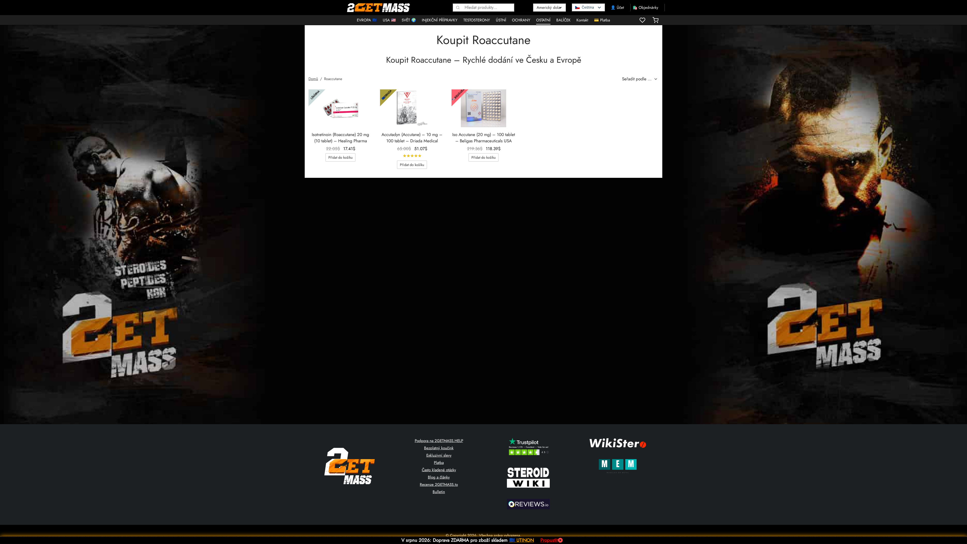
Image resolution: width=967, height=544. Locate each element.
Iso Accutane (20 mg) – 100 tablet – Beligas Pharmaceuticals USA (483, 137)
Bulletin (439, 492)
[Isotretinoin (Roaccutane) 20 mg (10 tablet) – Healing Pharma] (340, 108)
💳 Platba (602, 20)
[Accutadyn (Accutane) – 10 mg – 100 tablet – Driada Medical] (412, 108)
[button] (340, 157)
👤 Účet (617, 7)
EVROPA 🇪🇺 (367, 20)
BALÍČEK (563, 20)
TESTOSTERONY (476, 20)
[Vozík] (655, 20)
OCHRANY (521, 20)
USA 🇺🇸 (389, 20)
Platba (439, 462)
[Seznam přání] (642, 20)
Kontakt (582, 20)
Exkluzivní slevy (439, 455)
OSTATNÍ (543, 20)
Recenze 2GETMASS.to (439, 484)
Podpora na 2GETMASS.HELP (439, 441)
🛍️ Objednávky (645, 7)
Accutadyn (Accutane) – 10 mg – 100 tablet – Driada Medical (412, 137)
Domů (313, 79)
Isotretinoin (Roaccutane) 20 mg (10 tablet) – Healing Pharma (340, 137)
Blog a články (439, 477)
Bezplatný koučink (439, 448)
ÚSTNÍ (501, 20)
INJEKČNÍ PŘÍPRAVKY (440, 20)
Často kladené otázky (439, 470)
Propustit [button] (549, 540)
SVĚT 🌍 (409, 20)
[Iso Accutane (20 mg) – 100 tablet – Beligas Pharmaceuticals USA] (483, 108)
